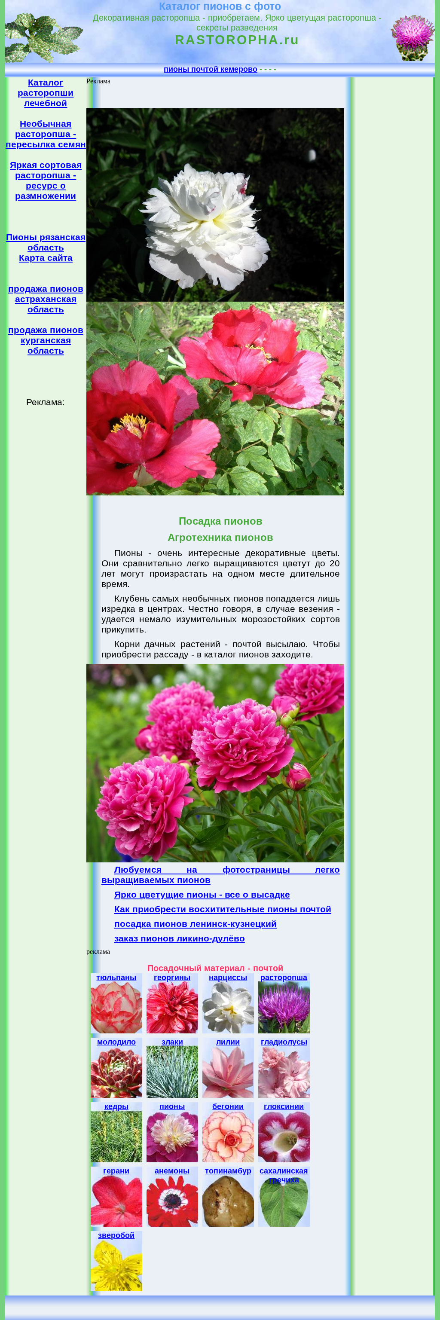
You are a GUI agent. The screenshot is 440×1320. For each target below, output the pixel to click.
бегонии (228, 1106)
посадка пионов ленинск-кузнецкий (195, 924)
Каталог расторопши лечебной (45, 92)
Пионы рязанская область (46, 242)
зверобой (116, 1235)
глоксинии (284, 1106)
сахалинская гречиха (284, 1175)
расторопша (283, 977)
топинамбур (228, 1171)
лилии (228, 1042)
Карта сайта (46, 258)
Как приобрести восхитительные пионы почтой (222, 909)
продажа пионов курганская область (45, 340)
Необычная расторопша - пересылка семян (46, 134)
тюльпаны (116, 977)
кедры (116, 1106)
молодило (116, 1042)
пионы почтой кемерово (210, 69)
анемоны (172, 1171)
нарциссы (228, 977)
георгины (172, 977)
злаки (172, 1042)
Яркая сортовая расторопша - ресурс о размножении (46, 180)
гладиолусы (284, 1042)
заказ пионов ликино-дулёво (179, 938)
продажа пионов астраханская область (45, 299)
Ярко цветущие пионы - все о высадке (202, 894)
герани (116, 1171)
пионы (172, 1106)
